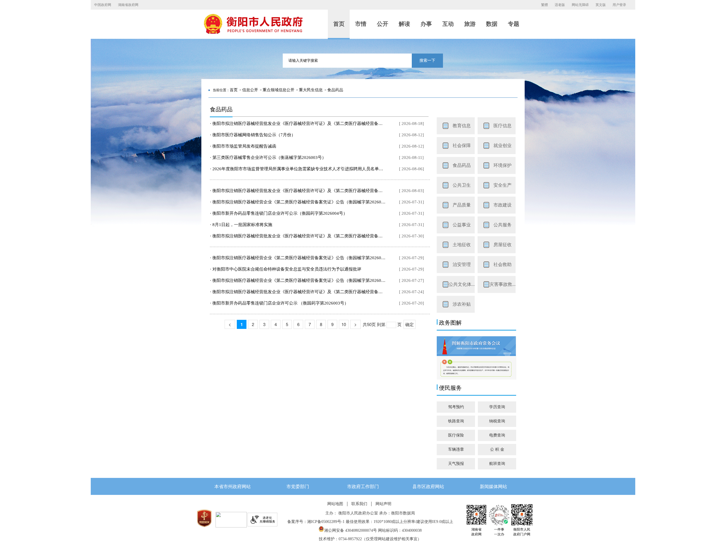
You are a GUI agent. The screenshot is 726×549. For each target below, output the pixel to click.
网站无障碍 (580, 5)
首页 (234, 90)
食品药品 (335, 90)
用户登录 (619, 5)
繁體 (544, 5)
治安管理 (462, 264)
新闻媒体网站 (493, 486)
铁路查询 (456, 421)
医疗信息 (502, 125)
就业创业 (502, 145)
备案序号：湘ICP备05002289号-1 (316, 522)
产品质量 (462, 205)
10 (343, 324)
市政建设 (502, 205)
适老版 (560, 5)
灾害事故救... (502, 284)
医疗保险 (456, 435)
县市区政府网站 (428, 486)
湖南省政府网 (128, 5)
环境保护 (502, 165)
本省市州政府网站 (232, 486)
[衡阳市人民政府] (253, 33)
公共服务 (502, 224)
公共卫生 (462, 185)
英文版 (601, 5)
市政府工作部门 (363, 486)
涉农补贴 (462, 304)
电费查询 (497, 435)
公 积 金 (497, 449)
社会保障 (462, 145)
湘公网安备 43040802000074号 (350, 530)
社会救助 (502, 264)
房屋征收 (502, 244)
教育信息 (462, 125)
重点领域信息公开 (278, 90)
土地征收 (462, 244)
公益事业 (462, 224)
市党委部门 (297, 486)
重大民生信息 (311, 90)
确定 (409, 324)
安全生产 (502, 185)
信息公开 (250, 90)
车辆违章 (456, 449)
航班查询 (497, 463)
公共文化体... (462, 284)
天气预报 (456, 463)
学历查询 (497, 407)
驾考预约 (456, 407)
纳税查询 (497, 421)
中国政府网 (102, 5)
